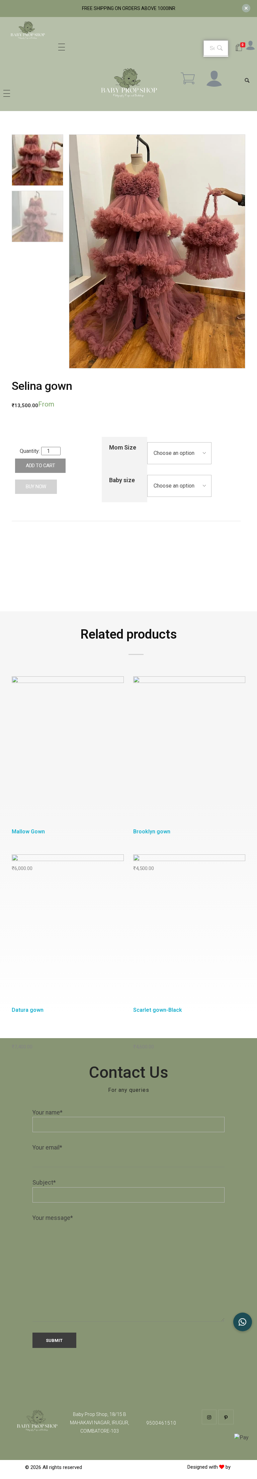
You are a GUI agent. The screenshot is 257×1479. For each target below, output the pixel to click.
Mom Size (122, 447)
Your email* (47, 1147)
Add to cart (40, 466)
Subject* (44, 1182)
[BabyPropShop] (27, 32)
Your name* (47, 1112)
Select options (69, 752)
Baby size (122, 480)
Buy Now (36, 487)
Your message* (52, 1218)
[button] (242, 1322)
